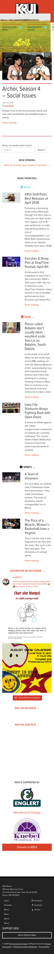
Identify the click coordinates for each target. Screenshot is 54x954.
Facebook (37, 905)
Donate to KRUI (27, 847)
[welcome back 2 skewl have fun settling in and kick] (27, 668)
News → (29, 317)
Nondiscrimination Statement (25, 947)
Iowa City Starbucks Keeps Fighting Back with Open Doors (37, 411)
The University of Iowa (18, 944)
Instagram (37, 901)
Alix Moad (9, 106)
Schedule (8, 905)
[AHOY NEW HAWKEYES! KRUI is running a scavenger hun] (27, 616)
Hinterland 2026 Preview (34, 28)
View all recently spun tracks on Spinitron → (27, 165)
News (6, 914)
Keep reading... (10, 122)
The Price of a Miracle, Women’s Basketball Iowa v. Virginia (37, 527)
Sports (6, 919)
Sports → (29, 467)
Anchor (37, 910)
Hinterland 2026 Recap (9, 28)
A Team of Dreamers (31, 476)
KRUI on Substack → (27, 725)
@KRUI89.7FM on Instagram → (27, 571)
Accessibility (44, 947)
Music (6, 910)
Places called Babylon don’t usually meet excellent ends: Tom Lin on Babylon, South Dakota (35, 336)
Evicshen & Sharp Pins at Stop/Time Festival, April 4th (37, 262)
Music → (29, 187)
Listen (6, 901)
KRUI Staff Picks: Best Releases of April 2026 (36, 198)
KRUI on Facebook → (27, 708)
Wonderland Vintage (27, 812)
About (6, 923)
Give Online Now (27, 935)
